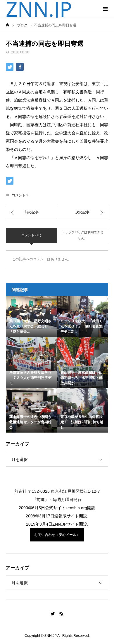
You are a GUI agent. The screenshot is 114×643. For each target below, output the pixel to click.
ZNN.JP (39, 9)
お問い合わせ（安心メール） (57, 535)
